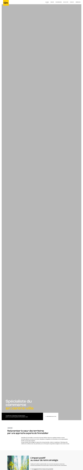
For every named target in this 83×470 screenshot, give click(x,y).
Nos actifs (65, 2)
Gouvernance (59, 2)
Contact (72, 2)
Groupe (52, 2)
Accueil (47, 2)
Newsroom (78, 2)
